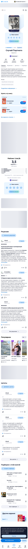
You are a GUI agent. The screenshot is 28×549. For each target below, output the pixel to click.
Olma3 (6, 240)
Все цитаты (13, 459)
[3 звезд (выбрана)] (10, 47)
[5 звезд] (19, 38)
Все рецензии (13, 331)
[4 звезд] (17, 38)
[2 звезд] (11, 38)
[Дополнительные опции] (19, 540)
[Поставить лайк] (2, 267)
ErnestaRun (7, 272)
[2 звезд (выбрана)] (9, 47)
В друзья (22, 241)
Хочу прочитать (9, 540)
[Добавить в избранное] (23, 10)
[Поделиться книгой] (26, 10)
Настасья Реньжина (5, 360)
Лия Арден (14, 358)
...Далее (7, 533)
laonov (6, 302)
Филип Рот (14, 53)
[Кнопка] (8, 342)
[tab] (3, 66)
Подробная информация (8, 88)
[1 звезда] (8, 38)
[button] (14, 23)
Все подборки (13, 506)
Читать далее (4, 262)
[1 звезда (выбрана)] (7, 47)
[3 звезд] (14, 38)
